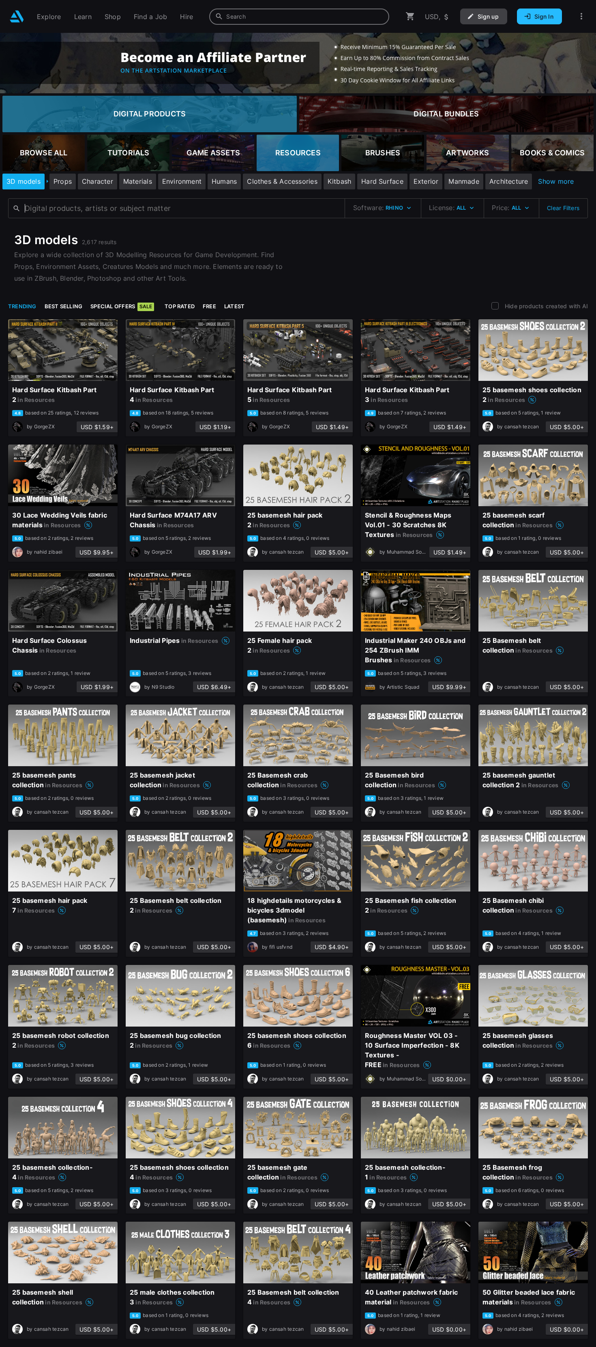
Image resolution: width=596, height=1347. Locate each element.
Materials (137, 181)
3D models (23, 181)
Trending (22, 306)
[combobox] (299, 17)
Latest (234, 306)
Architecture (508, 181)
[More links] (581, 16)
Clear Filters (563, 207)
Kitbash (339, 181)
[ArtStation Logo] (17, 16)
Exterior (426, 181)
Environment (182, 181)
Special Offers (121, 306)
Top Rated (180, 306)
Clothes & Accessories (282, 181)
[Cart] (410, 16)
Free (209, 306)
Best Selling (64, 306)
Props (63, 181)
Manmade (463, 181)
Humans (224, 181)
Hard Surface (382, 181)
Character (97, 181)
